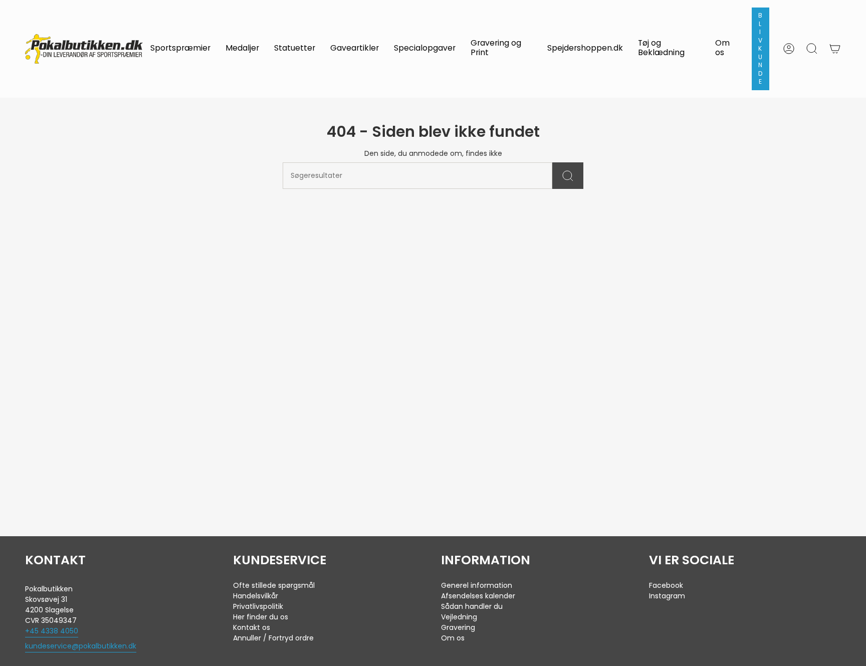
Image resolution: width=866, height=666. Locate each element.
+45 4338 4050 (51, 631)
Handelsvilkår (255, 596)
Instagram (667, 596)
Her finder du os (260, 617)
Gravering (458, 627)
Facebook (666, 585)
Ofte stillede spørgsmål (274, 585)
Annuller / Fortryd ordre (273, 638)
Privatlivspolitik (258, 606)
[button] (180, 49)
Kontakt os (251, 627)
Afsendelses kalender (478, 596)
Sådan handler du (472, 606)
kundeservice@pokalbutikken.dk (80, 646)
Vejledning (459, 617)
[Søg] (567, 175)
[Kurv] (834, 48)
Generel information (476, 585)
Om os (453, 638)
